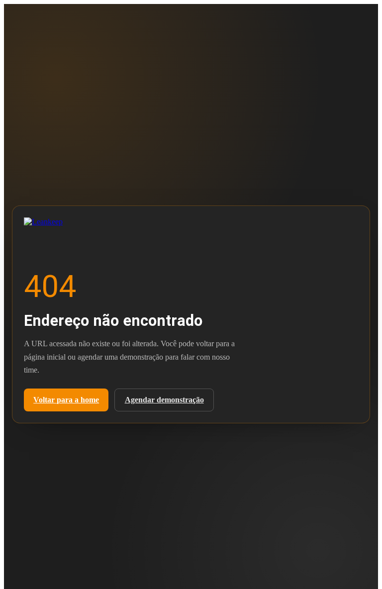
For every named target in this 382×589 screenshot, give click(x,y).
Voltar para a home (66, 399)
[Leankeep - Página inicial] (59, 224)
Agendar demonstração (164, 399)
